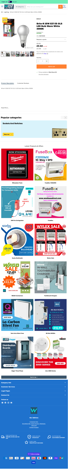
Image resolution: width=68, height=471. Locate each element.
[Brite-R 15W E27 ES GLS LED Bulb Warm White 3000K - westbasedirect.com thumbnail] (3, 54)
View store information (44, 74)
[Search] (60, 7)
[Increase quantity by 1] (46, 61)
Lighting (6, 12)
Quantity (39, 57)
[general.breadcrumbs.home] (2, 12)
